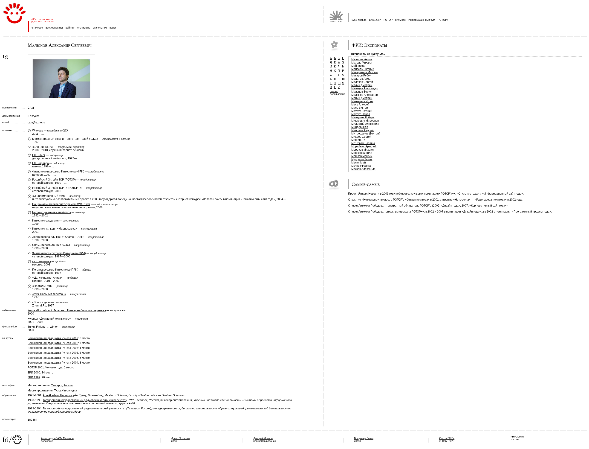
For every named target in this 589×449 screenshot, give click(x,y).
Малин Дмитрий (361, 85)
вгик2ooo (400, 19)
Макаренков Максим (364, 72)
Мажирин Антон (361, 59)
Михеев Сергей (361, 136)
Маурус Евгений (361, 111)
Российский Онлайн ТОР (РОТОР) (54, 179)
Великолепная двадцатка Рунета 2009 (53, 338)
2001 (435, 199)
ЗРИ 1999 (34, 377)
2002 (512, 199)
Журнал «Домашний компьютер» (49, 318)
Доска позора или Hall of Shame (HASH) (58, 237)
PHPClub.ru (517, 436)
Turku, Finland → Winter (43, 326)
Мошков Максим (361, 156)
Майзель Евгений (362, 69)
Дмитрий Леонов (263, 438)
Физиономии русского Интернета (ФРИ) (58, 171)
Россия (68, 385)
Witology (37, 130)
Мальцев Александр (364, 88)
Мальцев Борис (361, 91)
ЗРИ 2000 (34, 372)
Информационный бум (421, 19)
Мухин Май (358, 162)
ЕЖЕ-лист (375, 19)
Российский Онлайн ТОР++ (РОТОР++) (57, 188)
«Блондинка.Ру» (43, 147)
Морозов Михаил (362, 149)
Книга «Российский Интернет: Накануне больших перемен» (67, 310)
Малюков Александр (364, 94)
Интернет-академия (45, 220)
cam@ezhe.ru (36, 122)
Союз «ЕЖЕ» (446, 438)
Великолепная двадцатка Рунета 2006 (53, 352)
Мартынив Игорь (362, 101)
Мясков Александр (363, 169)
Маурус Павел (360, 114)
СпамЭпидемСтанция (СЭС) (51, 245)
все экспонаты (54, 27)
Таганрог (56, 385)
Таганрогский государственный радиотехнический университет (84, 400)
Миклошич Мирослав (365, 120)
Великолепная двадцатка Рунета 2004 (53, 362)
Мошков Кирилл (361, 153)
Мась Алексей (360, 104)
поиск (113, 27)
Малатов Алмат (361, 78)
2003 (385, 193)
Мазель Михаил (361, 62)
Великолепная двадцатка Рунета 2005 (53, 357)
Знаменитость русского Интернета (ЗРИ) (59, 253)
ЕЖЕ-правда (359, 19)
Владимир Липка (363, 438)
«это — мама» (41, 261)
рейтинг (70, 27)
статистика (83, 27)
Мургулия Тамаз (361, 159)
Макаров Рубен (361, 75)
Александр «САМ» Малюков (57, 438)
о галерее (37, 27)
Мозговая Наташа (363, 143)
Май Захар (358, 65)
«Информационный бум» (48, 196)
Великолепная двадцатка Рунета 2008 (53, 343)
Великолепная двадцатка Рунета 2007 (53, 348)
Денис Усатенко (180, 438)
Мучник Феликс (361, 165)
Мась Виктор (359, 107)
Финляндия (69, 390)
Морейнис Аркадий (363, 146)
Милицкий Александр (365, 123)
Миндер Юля (359, 127)
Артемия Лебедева (371, 211)
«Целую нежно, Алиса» (47, 277)
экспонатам (100, 27)
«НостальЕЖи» (42, 286)
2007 (465, 205)
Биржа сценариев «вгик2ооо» (51, 212)
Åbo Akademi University (57, 395)
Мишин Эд (358, 140)
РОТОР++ (444, 19)
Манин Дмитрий (361, 98)
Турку (57, 390)
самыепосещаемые (337, 92)
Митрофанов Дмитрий (366, 133)
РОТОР (388, 19)
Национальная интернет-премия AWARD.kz (61, 204)
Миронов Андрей (362, 130)
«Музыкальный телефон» (49, 294)
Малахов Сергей (362, 82)
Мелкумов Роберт (362, 117)
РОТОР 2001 (36, 367)
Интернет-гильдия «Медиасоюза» (54, 228)
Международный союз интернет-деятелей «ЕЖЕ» (65, 138)
